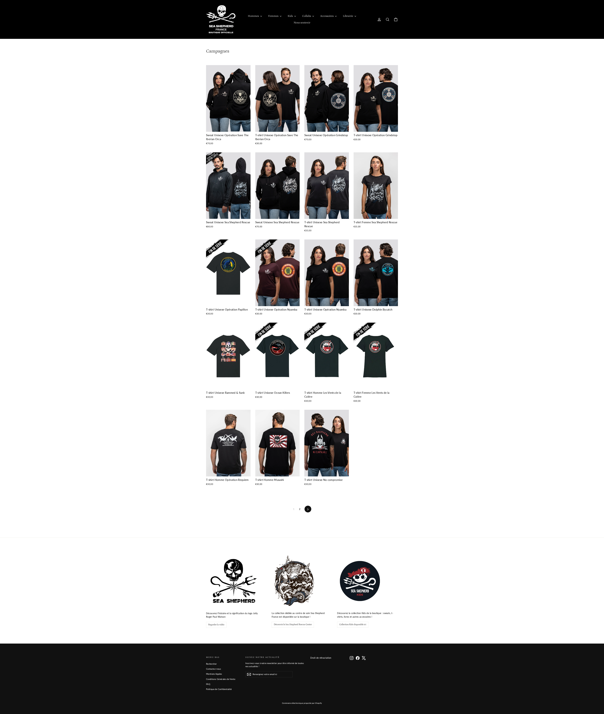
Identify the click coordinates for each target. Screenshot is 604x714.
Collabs (307, 16)
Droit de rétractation (320, 657)
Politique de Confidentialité (219, 689)
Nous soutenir (302, 22)
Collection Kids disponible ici (352, 624)
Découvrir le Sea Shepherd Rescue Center (293, 624)
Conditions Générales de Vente (220, 679)
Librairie (348, 16)
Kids (291, 16)
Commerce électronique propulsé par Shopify (302, 703)
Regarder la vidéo (216, 624)
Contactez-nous (213, 669)
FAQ (208, 684)
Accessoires (327, 16)
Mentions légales (214, 674)
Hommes (254, 16)
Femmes (273, 16)
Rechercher (211, 664)
